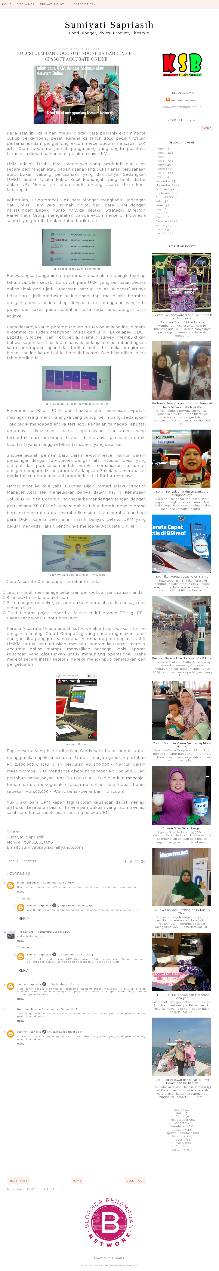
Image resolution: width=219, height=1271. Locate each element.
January (162, 225)
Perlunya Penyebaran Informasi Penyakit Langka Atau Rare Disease (182, 405)
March (161, 217)
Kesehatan (178, 1126)
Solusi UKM (32, 205)
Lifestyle (29, 861)
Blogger (118, 1258)
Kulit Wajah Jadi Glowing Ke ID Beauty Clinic (182, 911)
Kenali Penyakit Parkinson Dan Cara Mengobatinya (182, 493)
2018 (161, 177)
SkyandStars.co (126, 1265)
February (163, 221)
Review (179, 1143)
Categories (84, 4)
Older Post (135, 1180)
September (164, 193)
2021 (161, 165)
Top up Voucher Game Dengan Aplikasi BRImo (182, 745)
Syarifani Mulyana (29, 1009)
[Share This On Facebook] (125, 861)
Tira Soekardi (25, 931)
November (164, 185)
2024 (161, 153)
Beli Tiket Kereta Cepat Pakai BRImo (182, 576)
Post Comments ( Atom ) (44, 1189)
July (159, 201)
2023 (161, 157)
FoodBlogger (178, 1119)
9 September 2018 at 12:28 (53, 931)
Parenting (179, 1136)
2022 (161, 161)
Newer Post (18, 1180)
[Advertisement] (76, 1141)
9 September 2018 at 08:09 (58, 882)
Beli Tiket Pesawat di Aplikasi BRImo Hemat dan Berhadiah (182, 1081)
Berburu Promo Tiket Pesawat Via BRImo (182, 658)
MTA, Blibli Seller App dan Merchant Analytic (182, 996)
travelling (179, 1149)
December (164, 181)
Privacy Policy (52, 4)
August (161, 197)
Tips (179, 1146)
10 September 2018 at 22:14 (75, 954)
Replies (25, 898)
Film (179, 1116)
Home (6, 4)
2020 (161, 169)
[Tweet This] (131, 861)
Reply (20, 891)
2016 (161, 233)
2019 (161, 173)
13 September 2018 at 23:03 (65, 1032)
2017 (161, 229)
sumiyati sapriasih (39, 905)
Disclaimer (25, 4)
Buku (180, 1113)
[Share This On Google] (143, 861)
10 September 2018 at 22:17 (65, 984)
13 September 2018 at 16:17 (59, 1009)
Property (179, 1139)
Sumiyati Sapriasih (109, 24)
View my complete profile (182, 106)
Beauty (179, 1109)
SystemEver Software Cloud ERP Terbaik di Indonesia (182, 316)
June (160, 205)
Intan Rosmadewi (28, 882)
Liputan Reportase (179, 1133)
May (159, 209)
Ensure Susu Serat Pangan (182, 828)
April (160, 213)
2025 (161, 149)
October (162, 189)
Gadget (179, 1123)
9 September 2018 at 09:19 (75, 905)
